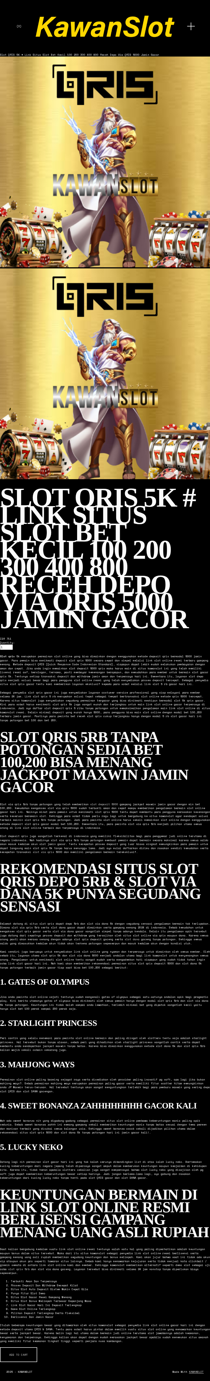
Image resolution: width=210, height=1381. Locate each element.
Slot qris (7, 656)
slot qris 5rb (19, 1269)
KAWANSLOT (196, 1372)
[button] (18, 1354)
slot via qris (43, 852)
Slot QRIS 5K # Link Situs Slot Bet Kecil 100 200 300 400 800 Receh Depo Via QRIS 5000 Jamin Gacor (79, 55)
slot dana (132, 939)
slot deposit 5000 (104, 804)
